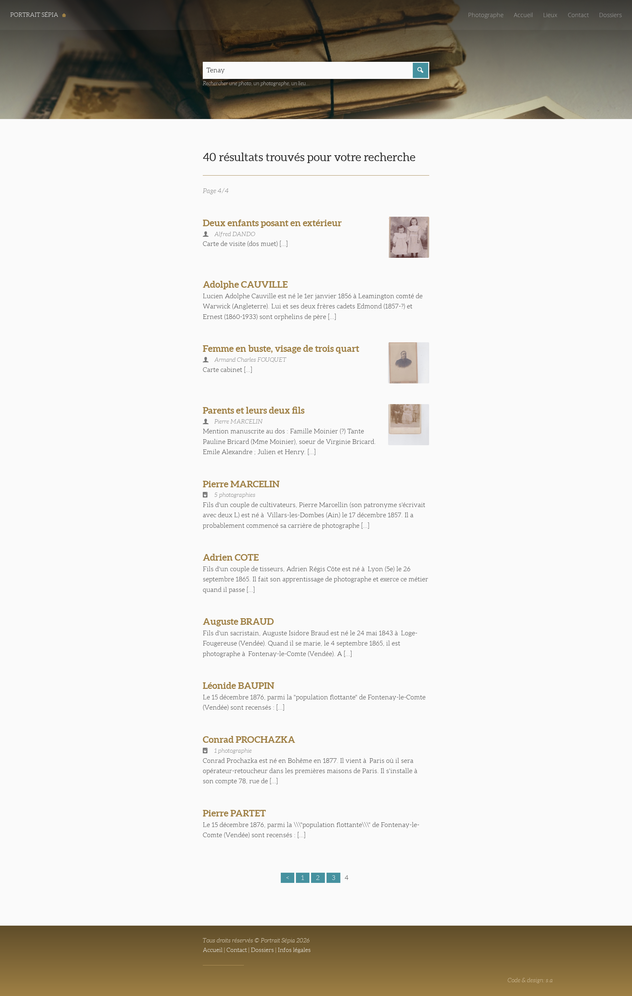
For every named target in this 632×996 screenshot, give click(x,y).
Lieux (550, 15)
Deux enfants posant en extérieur (272, 223)
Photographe (486, 15)
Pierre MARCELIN (241, 484)
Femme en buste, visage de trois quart (281, 348)
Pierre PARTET (234, 813)
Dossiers (610, 15)
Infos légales (294, 950)
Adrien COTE (231, 557)
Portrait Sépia (35, 15)
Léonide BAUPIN (238, 685)
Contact (578, 15)
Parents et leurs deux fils (253, 410)
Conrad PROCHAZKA (249, 739)
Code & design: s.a (530, 980)
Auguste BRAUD (238, 621)
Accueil (523, 15)
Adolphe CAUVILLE (245, 284)
